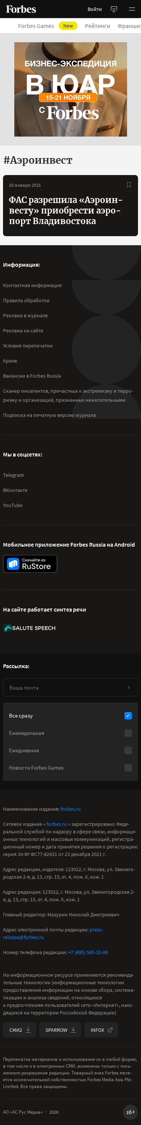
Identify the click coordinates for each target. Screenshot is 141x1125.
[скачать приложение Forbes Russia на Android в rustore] (30, 564)
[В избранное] (129, 185)
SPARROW (56, 1030)
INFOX (97, 1030)
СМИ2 (15, 1030)
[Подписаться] (129, 687)
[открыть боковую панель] (114, 9)
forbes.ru (71, 808)
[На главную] (21, 9)
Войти (95, 9)
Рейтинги (97, 25)
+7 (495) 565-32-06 (88, 952)
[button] (132, 9)
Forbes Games (45, 25)
